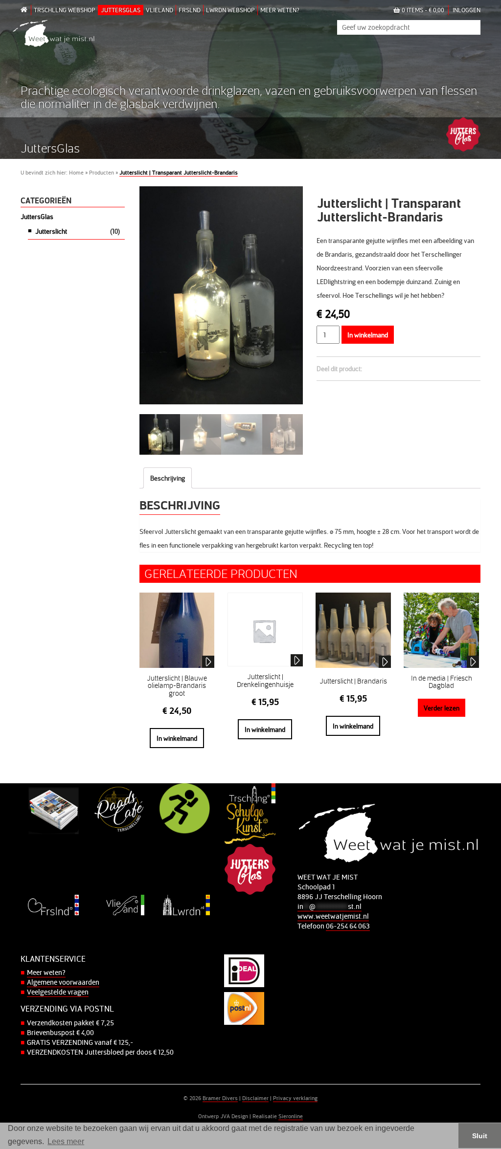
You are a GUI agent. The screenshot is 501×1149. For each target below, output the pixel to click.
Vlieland (159, 10)
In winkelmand (367, 335)
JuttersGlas (120, 10)
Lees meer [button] (65, 1141)
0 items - (422, 10)
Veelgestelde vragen (58, 991)
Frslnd (190, 10)
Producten (101, 172)
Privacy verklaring (295, 1098)
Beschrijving (167, 478)
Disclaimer (255, 1098)
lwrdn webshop (230, 10)
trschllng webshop (64, 10)
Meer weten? (279, 10)
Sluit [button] (479, 1136)
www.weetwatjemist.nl (333, 916)
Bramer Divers (220, 1098)
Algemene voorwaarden (63, 982)
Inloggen (466, 10)
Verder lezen (441, 708)
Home (76, 172)
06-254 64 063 (348, 925)
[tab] (167, 477)
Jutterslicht (51, 231)
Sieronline (290, 1116)
